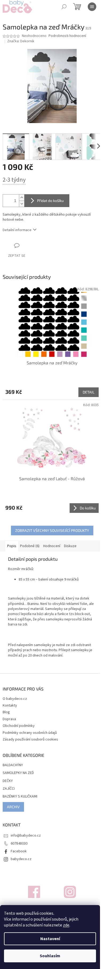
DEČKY (8, 781)
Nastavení (50, 939)
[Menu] (92, 6)
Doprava (9, 719)
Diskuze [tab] (70, 546)
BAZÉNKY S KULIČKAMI (20, 796)
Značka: (20, 41)
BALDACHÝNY (13, 765)
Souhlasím (50, 956)
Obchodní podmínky (19, 725)
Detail (88, 392)
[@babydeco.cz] (34, 891)
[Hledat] (64, 6)
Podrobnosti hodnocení (67, 36)
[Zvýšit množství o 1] (21, 197)
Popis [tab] (11, 546)
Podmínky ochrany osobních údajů (30, 732)
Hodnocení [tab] (51, 546)
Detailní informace (17, 230)
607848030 (19, 843)
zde (66, 925)
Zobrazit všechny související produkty (52, 530)
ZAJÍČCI (9, 788)
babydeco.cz (21, 859)
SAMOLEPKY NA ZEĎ (18, 773)
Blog (6, 712)
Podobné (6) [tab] (29, 546)
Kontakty (10, 705)
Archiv (13, 806)
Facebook (19, 851)
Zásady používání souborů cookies (30, 739)
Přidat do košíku (50, 200)
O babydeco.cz (15, 698)
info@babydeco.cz (26, 835)
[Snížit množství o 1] (21, 204)
